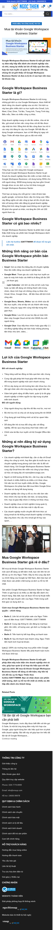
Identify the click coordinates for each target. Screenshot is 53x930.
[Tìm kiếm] (47, 14)
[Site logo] (24, 7)
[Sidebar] (3, 282)
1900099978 (41, 1)
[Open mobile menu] (3, 7)
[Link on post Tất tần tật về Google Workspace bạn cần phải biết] (26, 465)
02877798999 (22, 1)
